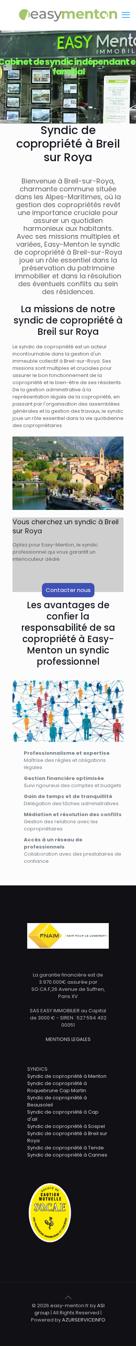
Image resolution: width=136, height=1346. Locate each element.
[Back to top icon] (68, 1297)
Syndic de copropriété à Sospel (66, 1126)
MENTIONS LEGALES (68, 1039)
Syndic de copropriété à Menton (67, 1076)
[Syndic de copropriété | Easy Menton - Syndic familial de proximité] (68, 15)
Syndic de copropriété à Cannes (67, 1154)
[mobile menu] (125, 15)
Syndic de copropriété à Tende (65, 1147)
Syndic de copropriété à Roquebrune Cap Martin (57, 1087)
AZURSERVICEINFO (83, 1319)
